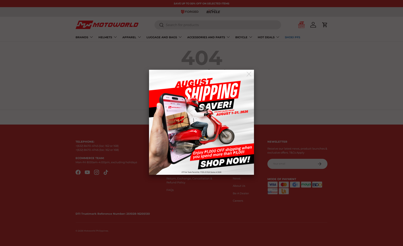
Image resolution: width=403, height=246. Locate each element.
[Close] (249, 74)
